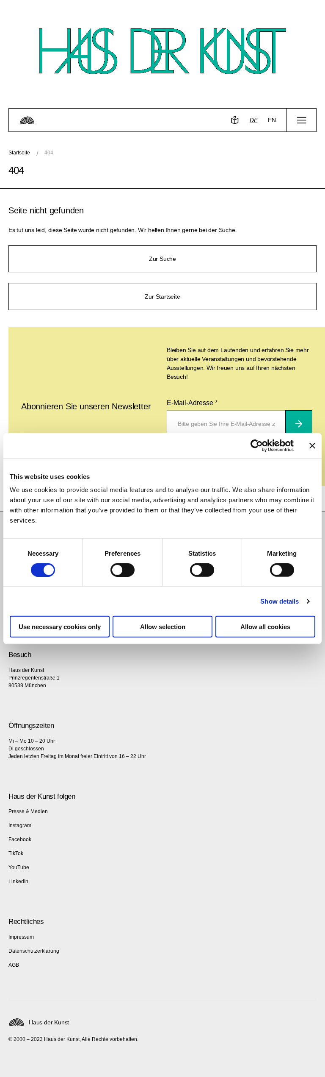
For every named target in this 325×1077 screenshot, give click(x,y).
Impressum (21, 937)
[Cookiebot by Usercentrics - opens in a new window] (257, 445)
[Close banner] (312, 445)
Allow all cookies (265, 626)
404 (48, 153)
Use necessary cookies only (60, 626)
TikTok (15, 853)
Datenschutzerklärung (33, 951)
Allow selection (162, 626)
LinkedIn (18, 881)
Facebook (19, 839)
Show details (279, 600)
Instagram (19, 825)
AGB (13, 965)
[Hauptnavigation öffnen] (301, 120)
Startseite (19, 153)
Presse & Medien (28, 811)
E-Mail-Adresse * (192, 402)
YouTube (18, 867)
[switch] (122, 569)
